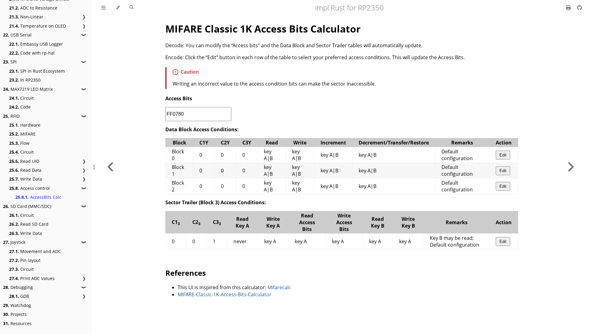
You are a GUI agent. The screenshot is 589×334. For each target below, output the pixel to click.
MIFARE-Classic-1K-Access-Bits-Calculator (224, 294)
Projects (15, 314)
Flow (19, 143)
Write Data (25, 179)
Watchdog (17, 305)
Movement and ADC (35, 251)
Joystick (14, 242)
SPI (10, 62)
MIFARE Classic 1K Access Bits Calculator (263, 28)
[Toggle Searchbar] (131, 7)
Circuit (21, 98)
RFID (11, 116)
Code (20, 107)
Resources (17, 323)
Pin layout (24, 260)
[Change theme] (118, 7)
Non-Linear (26, 17)
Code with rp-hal (32, 53)
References (185, 273)
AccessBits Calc (38, 197)
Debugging (18, 287)
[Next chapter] (570, 167)
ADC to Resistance (33, 8)
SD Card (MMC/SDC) (27, 206)
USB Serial (17, 35)
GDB (19, 296)
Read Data (25, 170)
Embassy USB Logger (36, 44)
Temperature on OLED (37, 26)
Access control (29, 188)
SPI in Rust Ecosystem (37, 71)
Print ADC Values (32, 278)
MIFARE (22, 134)
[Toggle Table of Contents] (103, 7)
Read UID (24, 161)
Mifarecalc (279, 287)
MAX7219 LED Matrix (28, 89)
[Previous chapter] (111, 167)
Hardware (24, 125)
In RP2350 (24, 80)
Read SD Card (28, 224)
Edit (502, 155)
